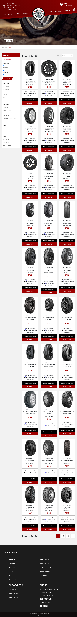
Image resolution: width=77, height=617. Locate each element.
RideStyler (41, 615)
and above (7, 145)
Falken (4, 97)
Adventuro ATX (7, 110)
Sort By (59, 55)
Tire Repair (44, 575)
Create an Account (68, 5)
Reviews (12, 568)
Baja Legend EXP (7, 113)
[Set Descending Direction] (73, 55)
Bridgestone (6, 89)
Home (4, 47)
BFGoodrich (6, 86)
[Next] (73, 536)
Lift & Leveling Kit (47, 568)
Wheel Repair (45, 571)
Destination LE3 (7, 115)
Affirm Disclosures (17, 579)
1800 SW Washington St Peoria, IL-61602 (14, 6)
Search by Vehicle (8, 59)
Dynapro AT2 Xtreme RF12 (9, 118)
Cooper (5, 94)
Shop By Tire (14, 593)
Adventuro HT (6, 107)
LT (3, 128)
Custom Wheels (46, 564)
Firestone (5, 100)
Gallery (12, 575)
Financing (13, 564)
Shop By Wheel (15, 597)
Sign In (65, 3)
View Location (47, 595)
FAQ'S (11, 571)
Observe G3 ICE (7, 121)
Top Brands (13, 589)
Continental (6, 92)
